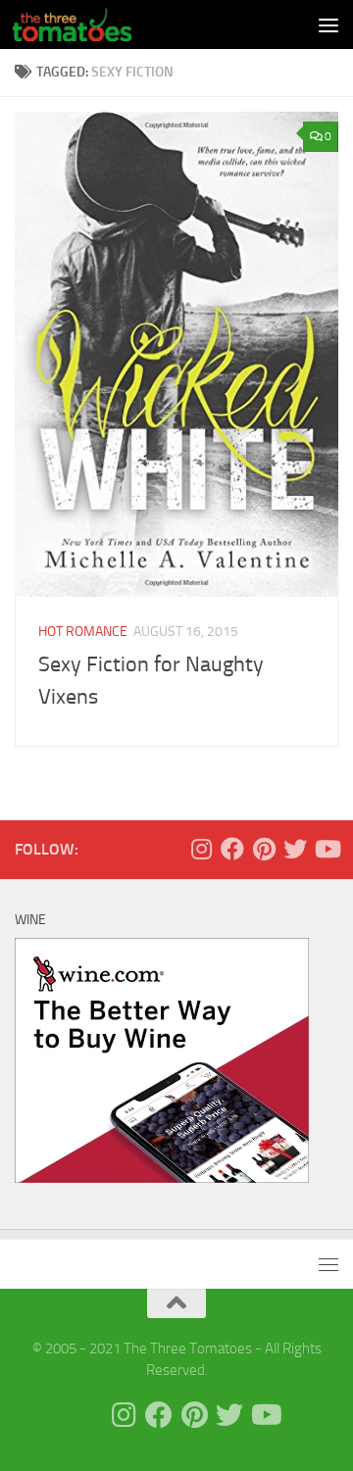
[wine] (162, 1178)
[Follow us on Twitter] (295, 848)
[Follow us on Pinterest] (264, 848)
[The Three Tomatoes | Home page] (92, 24)
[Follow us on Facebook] (232, 848)
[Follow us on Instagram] (201, 848)
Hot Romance (82, 631)
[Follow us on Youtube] (326, 848)
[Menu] (328, 24)
